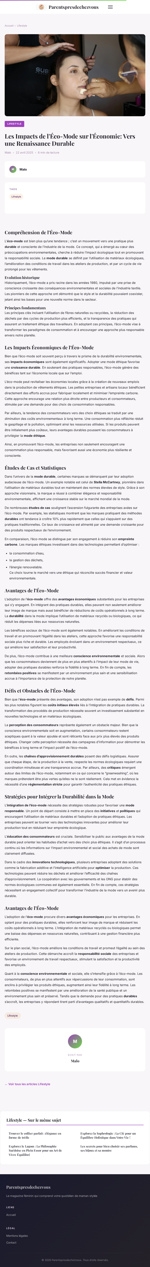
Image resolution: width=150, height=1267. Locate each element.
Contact (11, 1242)
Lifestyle (22, 25)
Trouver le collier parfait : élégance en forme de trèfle (35, 1135)
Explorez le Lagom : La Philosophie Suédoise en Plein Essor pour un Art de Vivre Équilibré (35, 1150)
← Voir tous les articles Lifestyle (27, 1084)
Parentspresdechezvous (74, 7)
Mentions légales (17, 1235)
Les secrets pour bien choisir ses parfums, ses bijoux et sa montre (109, 1148)
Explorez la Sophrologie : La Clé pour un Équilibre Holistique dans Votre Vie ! (108, 1135)
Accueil (9, 25)
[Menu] (110, 7)
